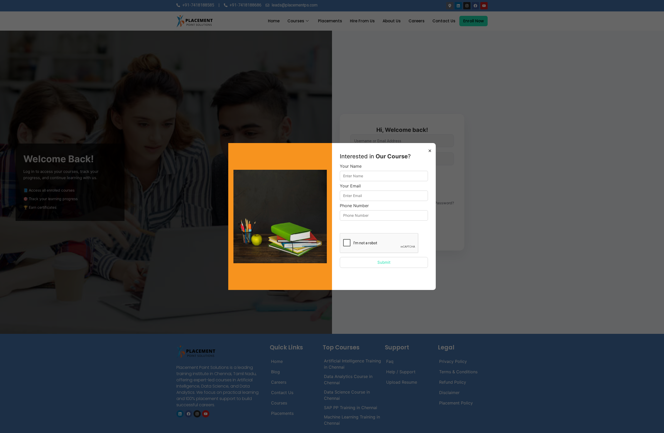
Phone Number (354, 206)
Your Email (350, 186)
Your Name (351, 166)
